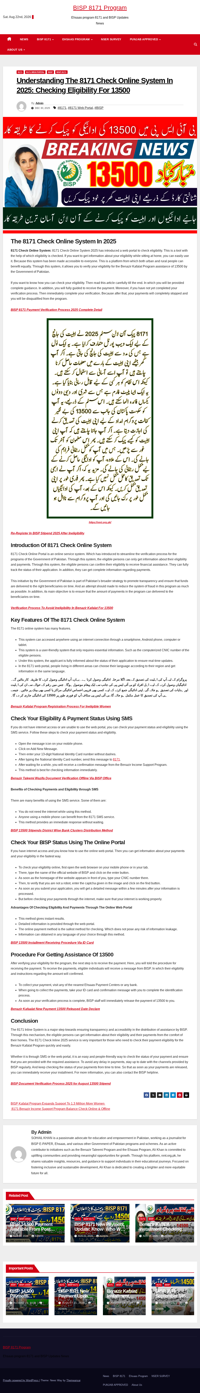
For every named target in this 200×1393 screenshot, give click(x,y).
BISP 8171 (44, 39)
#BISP (99, 107)
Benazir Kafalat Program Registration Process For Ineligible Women (61, 706)
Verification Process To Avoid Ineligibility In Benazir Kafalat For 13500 (62, 608)
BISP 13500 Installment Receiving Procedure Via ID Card (52, 942)
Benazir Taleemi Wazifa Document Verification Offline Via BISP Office (61, 778)
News (24, 39)
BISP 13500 (24, 1219)
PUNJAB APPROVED (144, 39)
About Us (15, 49)
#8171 (62, 107)
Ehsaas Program (76, 39)
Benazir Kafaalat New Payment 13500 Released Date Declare (55, 1009)
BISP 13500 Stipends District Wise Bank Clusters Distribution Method (62, 830)
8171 (20, 72)
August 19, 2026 (122, 1303)
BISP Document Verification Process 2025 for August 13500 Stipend (61, 1083)
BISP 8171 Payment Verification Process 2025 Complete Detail (56, 309)
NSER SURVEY (111, 39)
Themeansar (73, 1380)
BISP (50, 72)
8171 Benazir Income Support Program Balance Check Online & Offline (60, 1108)
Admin (40, 103)
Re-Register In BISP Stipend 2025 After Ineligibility (47, 533)
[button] (195, 44)
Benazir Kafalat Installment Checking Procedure (160, 1229)
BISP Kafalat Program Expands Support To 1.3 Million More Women (58, 1103)
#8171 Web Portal (80, 107)
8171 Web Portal (35, 72)
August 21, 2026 (25, 1303)
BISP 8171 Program (100, 7)
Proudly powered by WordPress (21, 1380)
